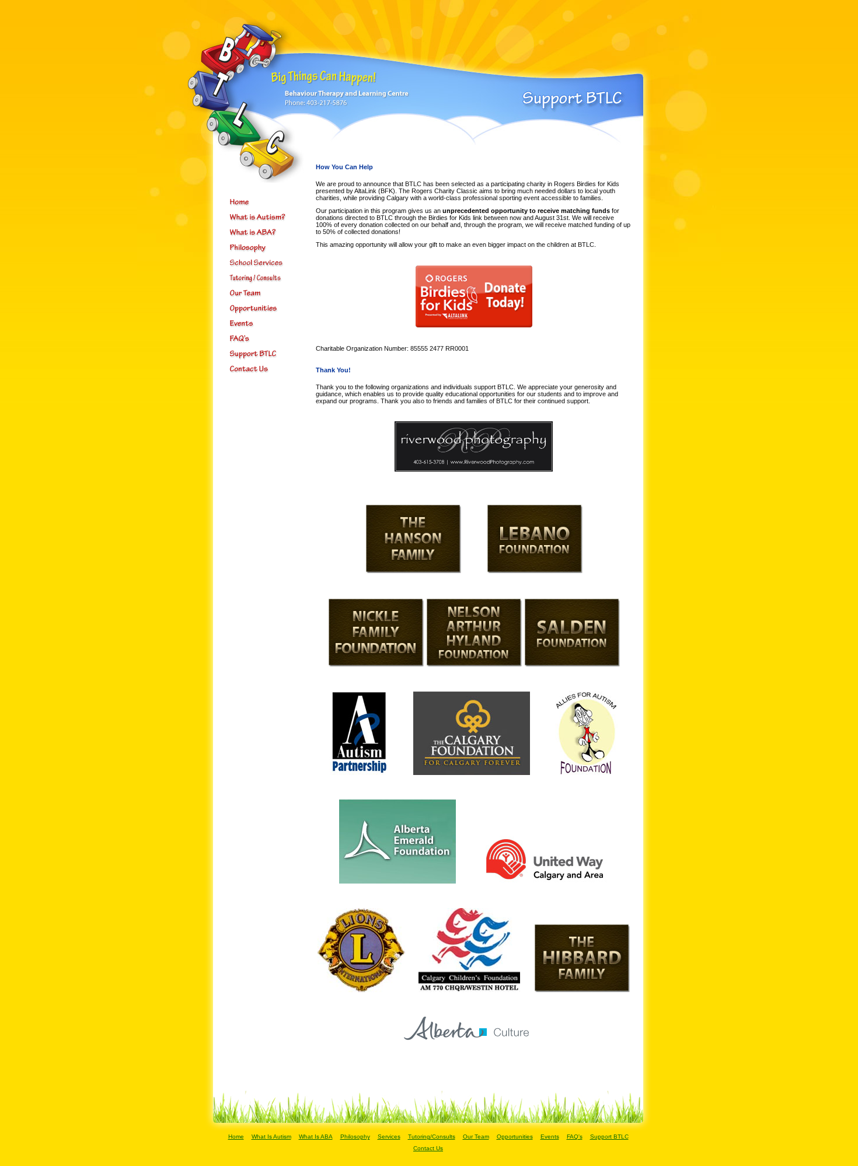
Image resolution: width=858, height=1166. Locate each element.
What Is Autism (271, 1136)
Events (549, 1136)
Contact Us (428, 1148)
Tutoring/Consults (431, 1136)
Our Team (476, 1136)
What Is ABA (316, 1136)
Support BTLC (609, 1136)
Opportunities (515, 1136)
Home (236, 1136)
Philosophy (355, 1136)
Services (389, 1136)
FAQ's (575, 1136)
